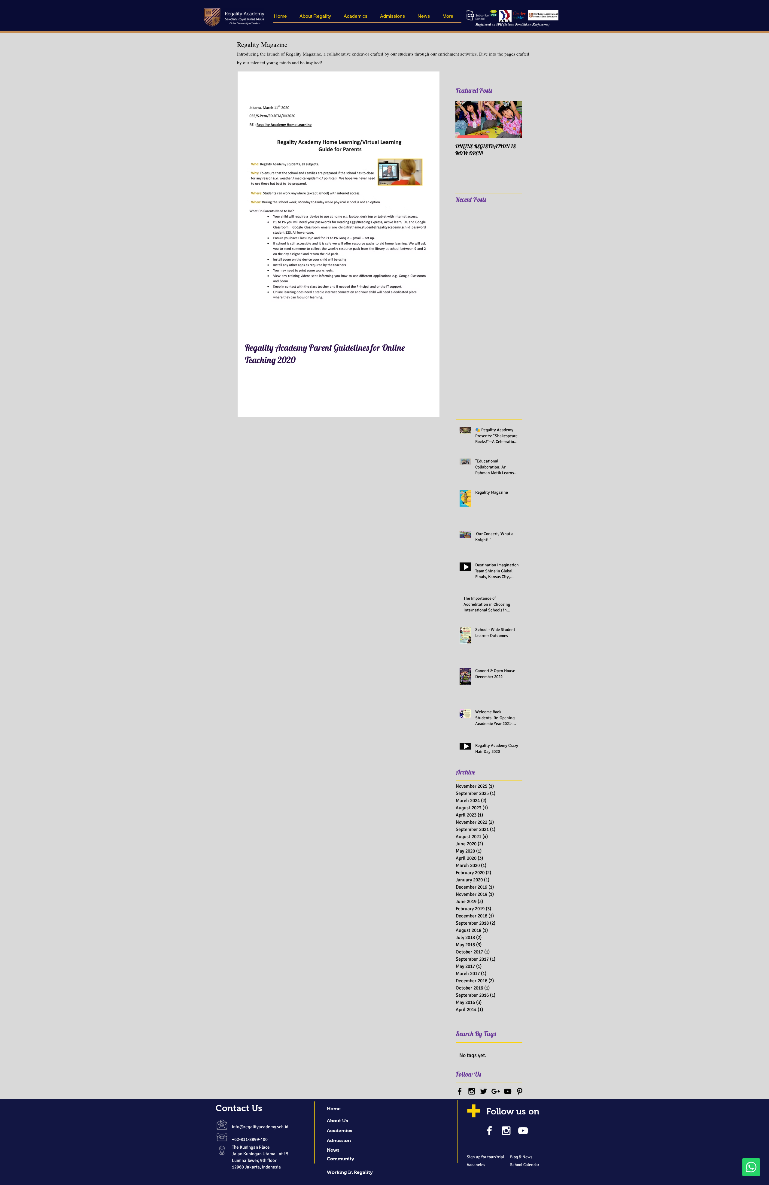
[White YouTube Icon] (523, 1131)
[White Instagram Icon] (506, 1131)
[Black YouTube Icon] (507, 1091)
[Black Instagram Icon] (471, 1091)
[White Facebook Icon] (489, 1131)
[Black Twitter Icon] (483, 1091)
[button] (317, 16)
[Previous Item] (465, 119)
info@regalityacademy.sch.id (260, 1126)
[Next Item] (512, 119)
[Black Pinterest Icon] (519, 1091)
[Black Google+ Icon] (495, 1091)
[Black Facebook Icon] (459, 1091)
